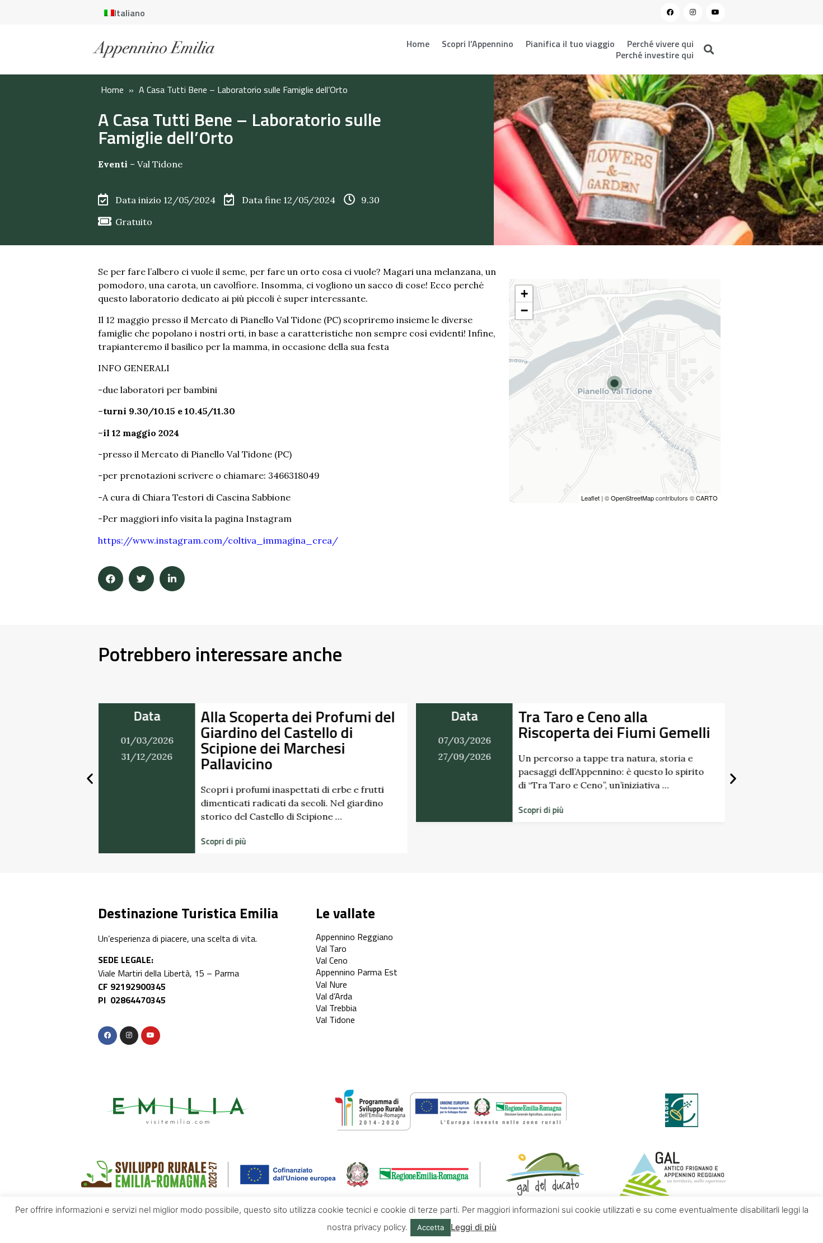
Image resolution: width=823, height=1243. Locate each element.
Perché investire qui (655, 54)
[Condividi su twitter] (141, 578)
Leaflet (590, 497)
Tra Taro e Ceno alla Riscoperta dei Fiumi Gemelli (614, 724)
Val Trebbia (336, 1008)
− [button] (524, 310)
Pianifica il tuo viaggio (570, 43)
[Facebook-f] (107, 1035)
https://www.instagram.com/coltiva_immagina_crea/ (218, 540)
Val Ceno (332, 960)
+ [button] (524, 294)
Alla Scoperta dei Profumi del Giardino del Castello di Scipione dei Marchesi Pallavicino (297, 739)
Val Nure (331, 984)
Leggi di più (474, 1227)
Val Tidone (160, 164)
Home (417, 43)
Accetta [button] (430, 1227)
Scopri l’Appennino (477, 43)
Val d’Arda (334, 996)
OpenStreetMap (632, 497)
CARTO (707, 497)
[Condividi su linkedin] (172, 578)
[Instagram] (693, 12)
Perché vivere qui (660, 43)
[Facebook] (670, 12)
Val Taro (331, 948)
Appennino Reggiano (354, 936)
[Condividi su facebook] (110, 578)
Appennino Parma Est (357, 972)
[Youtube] (715, 12)
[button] (223, 841)
